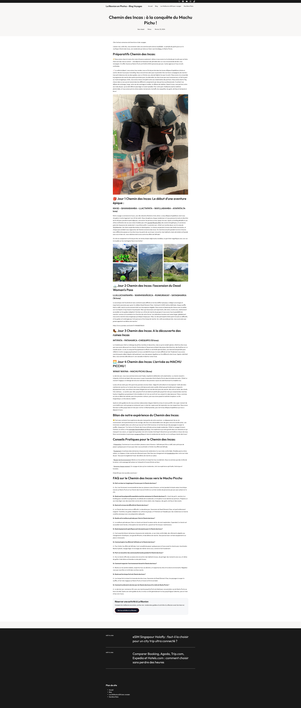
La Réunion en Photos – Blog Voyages (124, 6)
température (171, 453)
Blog (156, 6)
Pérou (149, 29)
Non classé (141, 29)
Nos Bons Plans (188, 6)
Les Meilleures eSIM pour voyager (170, 6)
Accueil (150, 6)
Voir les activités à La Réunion (126, 610)
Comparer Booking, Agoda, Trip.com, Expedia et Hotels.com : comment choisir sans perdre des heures (161, 658)
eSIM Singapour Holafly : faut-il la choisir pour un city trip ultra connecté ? (161, 639)
